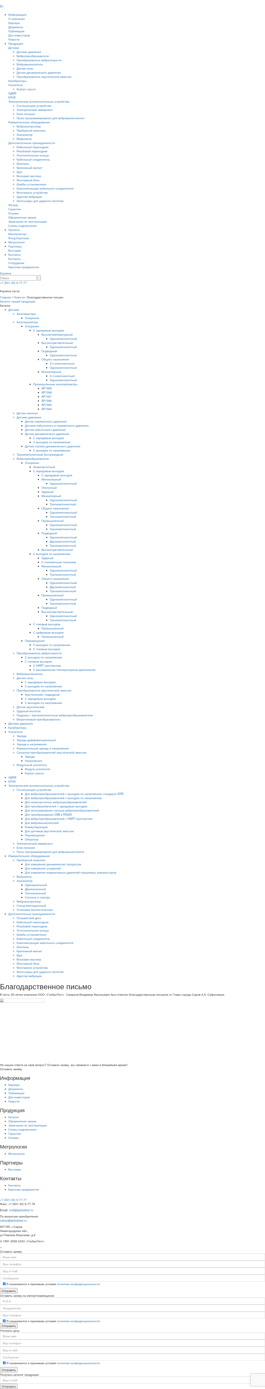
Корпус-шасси (26, 89)
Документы (15, 27)
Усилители (15, 85)
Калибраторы (17, 81)
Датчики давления (29, 52)
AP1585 (46, 405)
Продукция (15, 43)
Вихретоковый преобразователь (38, 719)
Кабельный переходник (32, 147)
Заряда (21, 736)
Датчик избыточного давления (45, 429)
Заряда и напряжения (32, 744)
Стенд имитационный (31, 905)
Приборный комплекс (31, 130)
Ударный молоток (29, 711)
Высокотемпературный (57, 334)
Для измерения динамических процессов (53, 864)
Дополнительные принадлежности (31, 143)
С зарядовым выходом (48, 330)
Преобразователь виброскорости (39, 60)
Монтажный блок (28, 180)
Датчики (13, 48)
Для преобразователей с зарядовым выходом (56, 806)
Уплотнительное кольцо (33, 155)
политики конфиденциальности (78, 1284)
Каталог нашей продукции (17, 301)
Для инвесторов (19, 35)
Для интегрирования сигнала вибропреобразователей (62, 810)
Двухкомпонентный (63, 541)
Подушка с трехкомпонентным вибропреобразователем (55, 715)
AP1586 (46, 401)
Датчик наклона (27, 413)
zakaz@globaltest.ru (13, 1220)
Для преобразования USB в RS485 (48, 814)
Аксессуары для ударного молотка (40, 201)
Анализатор (25, 134)
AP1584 (46, 409)
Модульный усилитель (32, 765)
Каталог (13, 1117)
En (2, 6)
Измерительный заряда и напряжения (43, 748)
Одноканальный (36, 885)
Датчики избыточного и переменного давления (57, 425)
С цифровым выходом (48, 632)
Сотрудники (16, 263)
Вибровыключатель (30, 64)
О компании (16, 19)
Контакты (14, 254)
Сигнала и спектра (37, 897)
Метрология (16, 242)
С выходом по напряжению (51, 442)
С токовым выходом (46, 624)
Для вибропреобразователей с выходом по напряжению (63, 798)
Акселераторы (26, 314)
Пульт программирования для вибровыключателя (50, 118)
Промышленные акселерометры (55, 384)
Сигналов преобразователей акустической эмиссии (52, 752)
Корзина (5, 273)
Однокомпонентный (63, 338)
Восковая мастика (29, 176)
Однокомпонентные (63, 355)
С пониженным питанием (58, 562)
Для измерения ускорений (43, 868)
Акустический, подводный (42, 694)
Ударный (47, 492)
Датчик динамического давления (39, 72)
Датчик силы (25, 68)
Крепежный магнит (29, 168)
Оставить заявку (11, 1069)
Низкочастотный (44, 467)
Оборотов (31, 839)
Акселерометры (27, 322)
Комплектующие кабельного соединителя (45, 188)
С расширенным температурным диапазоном (64, 669)
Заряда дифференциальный (36, 740)
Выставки (14, 250)
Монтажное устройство (32, 192)
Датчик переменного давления (46, 421)
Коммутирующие (36, 827)
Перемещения (35, 641)
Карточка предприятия (23, 267)
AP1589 (46, 388)
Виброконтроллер (29, 126)
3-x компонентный (62, 376)
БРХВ (12, 97)
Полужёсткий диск (29, 918)
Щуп (19, 172)
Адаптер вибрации (29, 196)
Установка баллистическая (35, 910)
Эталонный (49, 487)
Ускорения (32, 318)
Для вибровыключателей (42, 823)
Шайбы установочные (31, 184)
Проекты (14, 230)
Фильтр (13, 205)
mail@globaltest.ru (21, 1210)
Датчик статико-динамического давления (52, 446)
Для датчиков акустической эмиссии (49, 831)
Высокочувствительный (57, 343)
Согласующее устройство (34, 105)
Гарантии (14, 209)
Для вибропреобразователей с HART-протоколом (58, 818)
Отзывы (13, 213)
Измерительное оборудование (29, 122)
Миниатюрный (51, 372)
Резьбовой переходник (32, 151)
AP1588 (46, 392)
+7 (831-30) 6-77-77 (13, 283)
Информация (17, 14)
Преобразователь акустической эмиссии (44, 76)
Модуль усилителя (37, 769)
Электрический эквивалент (35, 110)
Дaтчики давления (20, 723)
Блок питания (26, 114)
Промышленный (52, 521)
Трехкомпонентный (63, 504)
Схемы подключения (22, 225)
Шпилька (23, 163)
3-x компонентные (62, 363)
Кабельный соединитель (33, 159)
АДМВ (12, 93)
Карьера (14, 23)
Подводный (49, 351)
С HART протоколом (47, 665)
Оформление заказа (22, 217)
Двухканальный (35, 889)
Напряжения (33, 761)
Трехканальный (35, 893)
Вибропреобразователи (33, 56)
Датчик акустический (30, 707)
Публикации (16, 31)
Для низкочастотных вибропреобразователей (56, 802)
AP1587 (46, 396)
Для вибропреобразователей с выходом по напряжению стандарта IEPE (74, 794)
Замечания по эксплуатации (27, 221)
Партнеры (15, 246)
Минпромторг (17, 234)
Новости (13, 39)
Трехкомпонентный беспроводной (40, 454)
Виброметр (24, 139)
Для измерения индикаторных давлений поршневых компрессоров (70, 872)
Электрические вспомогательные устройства (38, 101)
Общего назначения (55, 359)
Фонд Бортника (18, 238)
